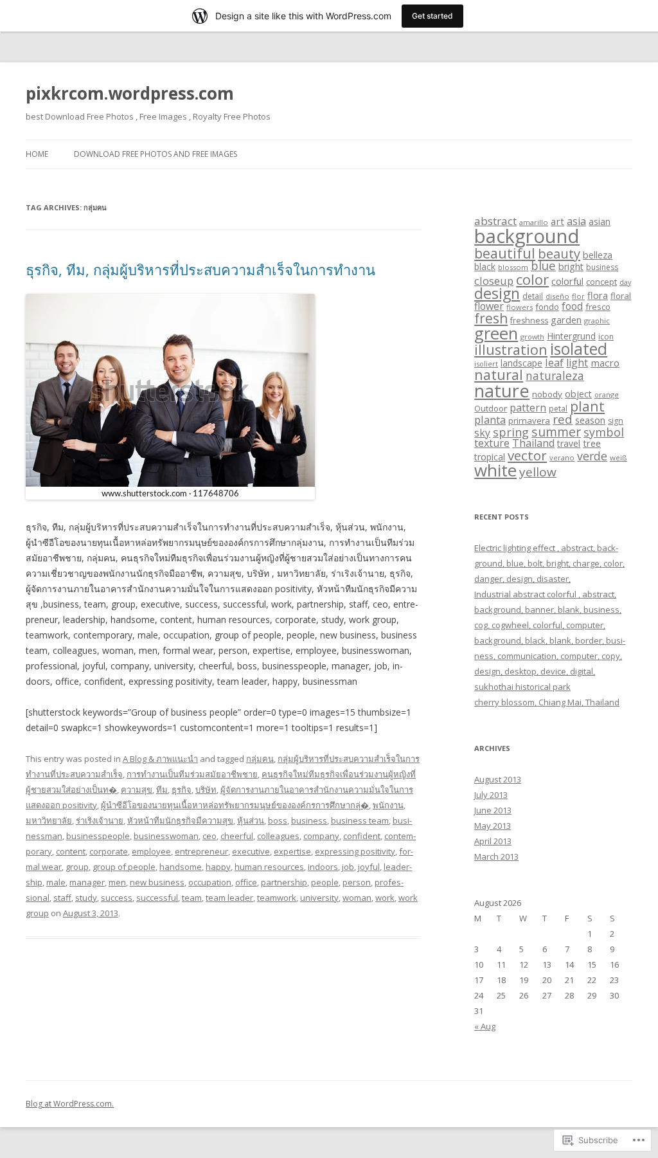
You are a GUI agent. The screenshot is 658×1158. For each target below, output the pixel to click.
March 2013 (496, 856)
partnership (284, 882)
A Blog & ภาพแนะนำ (160, 758)
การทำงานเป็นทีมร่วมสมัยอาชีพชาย (192, 774)
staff (62, 897)
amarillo (533, 222)
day (625, 282)
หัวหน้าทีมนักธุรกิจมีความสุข (180, 820)
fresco (597, 306)
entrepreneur (201, 851)
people (325, 882)
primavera (529, 420)
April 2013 (492, 841)
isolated (578, 348)
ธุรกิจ (181, 789)
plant (587, 406)
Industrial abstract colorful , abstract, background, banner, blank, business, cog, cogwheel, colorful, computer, (547, 609)
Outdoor (490, 408)
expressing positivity (355, 851)
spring (511, 432)
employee (151, 851)
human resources (269, 867)
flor (578, 296)
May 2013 (492, 825)
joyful (369, 867)
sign (615, 420)
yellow (537, 472)
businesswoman (166, 836)
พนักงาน (388, 805)
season (590, 419)
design (497, 293)
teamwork (276, 897)
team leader (229, 897)
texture (492, 443)
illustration (510, 349)
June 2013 (492, 810)
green (496, 333)
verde (592, 456)
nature (501, 391)
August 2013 (497, 779)
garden (566, 319)
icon (606, 336)
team (192, 897)
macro (605, 362)
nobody (547, 394)
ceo (209, 836)
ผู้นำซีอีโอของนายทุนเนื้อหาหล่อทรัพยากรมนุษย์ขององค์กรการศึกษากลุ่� (235, 805)
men (117, 882)
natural (498, 374)
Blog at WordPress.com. (70, 1103)
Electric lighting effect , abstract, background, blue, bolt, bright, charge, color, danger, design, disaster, (549, 563)
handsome (180, 867)
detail (532, 296)
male (56, 882)
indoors (323, 867)
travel (568, 443)
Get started (432, 16)
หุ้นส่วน (250, 820)
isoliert (486, 363)
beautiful (504, 253)
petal (558, 408)
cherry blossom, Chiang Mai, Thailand (546, 702)
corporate (108, 851)
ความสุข (136, 789)
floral (620, 296)
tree (592, 443)
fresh (491, 318)
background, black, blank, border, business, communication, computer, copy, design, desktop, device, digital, (549, 656)
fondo (547, 306)
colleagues (278, 836)
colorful (567, 281)
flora (597, 295)
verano (561, 457)
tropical (489, 457)
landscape (521, 363)
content (70, 851)
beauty (559, 253)
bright (570, 266)
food (572, 306)
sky (482, 433)
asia (576, 221)
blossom (513, 267)
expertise (292, 851)
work (385, 897)
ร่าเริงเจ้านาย (99, 820)
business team (360, 820)
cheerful (236, 836)
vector (527, 455)
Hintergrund (571, 336)
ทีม (162, 789)
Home (37, 154)
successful (157, 897)
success (116, 897)
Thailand (533, 443)
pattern (528, 408)
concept (601, 281)
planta (490, 419)
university (319, 897)
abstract (495, 220)
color (532, 279)
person (356, 882)
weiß (618, 457)
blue (543, 265)
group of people (124, 867)
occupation (209, 882)
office (246, 882)
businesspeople (98, 836)
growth (532, 336)
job (348, 867)
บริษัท (206, 789)
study (86, 897)
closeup (493, 280)
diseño (557, 296)
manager (87, 882)
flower (489, 306)
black (484, 266)
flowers (519, 307)
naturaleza (555, 375)
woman (356, 897)
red (563, 419)
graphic (597, 320)
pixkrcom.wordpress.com (130, 93)
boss (277, 820)
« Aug (484, 1026)
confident (361, 836)
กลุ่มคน (260, 758)
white (495, 470)
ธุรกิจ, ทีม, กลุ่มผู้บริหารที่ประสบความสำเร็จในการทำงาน (200, 269)
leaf (554, 362)
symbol (603, 432)
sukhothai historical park (522, 686)
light (577, 363)
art (557, 221)
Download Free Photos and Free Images (155, 154)
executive (251, 851)
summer (556, 431)
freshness (529, 320)
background (527, 236)
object (578, 394)
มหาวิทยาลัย (49, 820)
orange (606, 394)
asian (599, 221)
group (77, 867)
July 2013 (491, 795)
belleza (597, 254)
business (309, 820)
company (321, 836)
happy (218, 867)
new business (157, 882)
